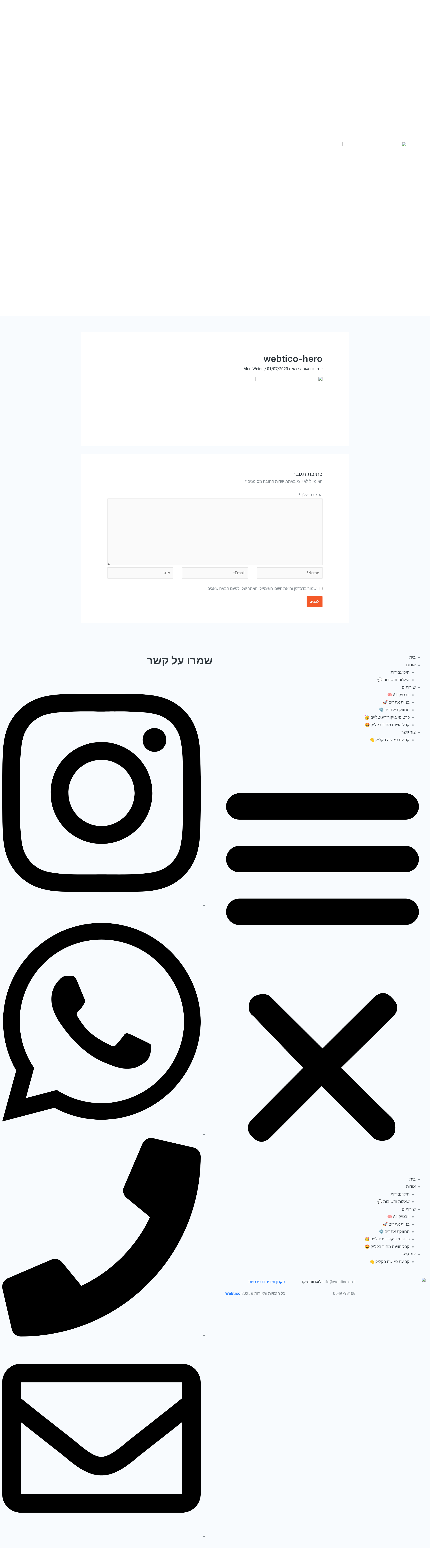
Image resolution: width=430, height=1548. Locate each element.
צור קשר (409, 732)
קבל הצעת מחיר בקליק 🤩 (387, 724)
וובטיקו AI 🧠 (398, 694)
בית (412, 657)
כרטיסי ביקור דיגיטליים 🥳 (387, 717)
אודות (411, 665)
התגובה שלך (310, 494)
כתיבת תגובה (311, 368)
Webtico (232, 1293)
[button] (322, 962)
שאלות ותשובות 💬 (393, 679)
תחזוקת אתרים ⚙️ (394, 709)
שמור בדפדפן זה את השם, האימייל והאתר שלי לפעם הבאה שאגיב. (261, 588)
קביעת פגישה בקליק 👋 (390, 739)
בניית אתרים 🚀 (396, 702)
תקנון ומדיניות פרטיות (266, 1281)
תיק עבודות (400, 672)
